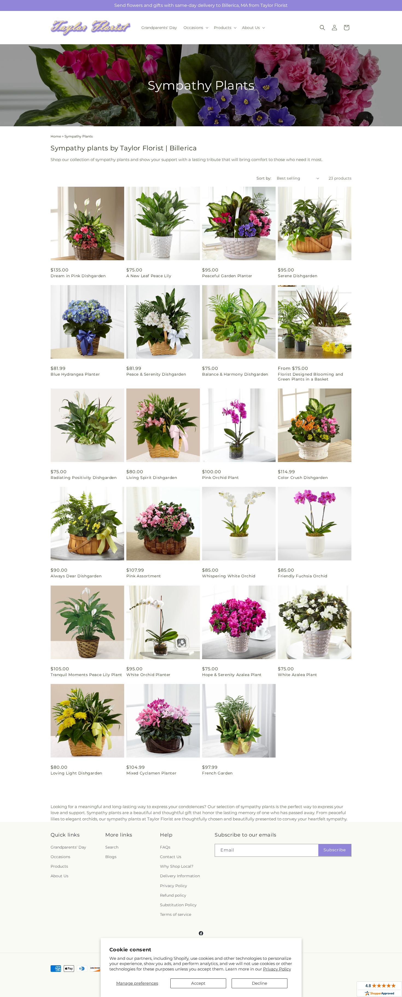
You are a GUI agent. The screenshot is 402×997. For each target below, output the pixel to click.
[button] (195, 27)
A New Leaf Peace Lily (148, 275)
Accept (198, 983)
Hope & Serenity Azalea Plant (232, 674)
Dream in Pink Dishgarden (78, 275)
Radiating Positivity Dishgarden (84, 477)
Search (111, 847)
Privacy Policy (277, 969)
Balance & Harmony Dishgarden (235, 374)
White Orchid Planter (148, 674)
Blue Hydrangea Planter (75, 374)
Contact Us (170, 856)
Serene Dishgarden (297, 275)
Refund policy (173, 895)
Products (59, 866)
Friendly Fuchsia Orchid (302, 576)
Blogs (110, 856)
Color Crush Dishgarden (303, 477)
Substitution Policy (178, 904)
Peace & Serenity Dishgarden (156, 374)
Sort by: (264, 178)
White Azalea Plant (297, 674)
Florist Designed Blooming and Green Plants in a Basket (310, 377)
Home (56, 136)
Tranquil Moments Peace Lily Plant (86, 674)
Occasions (60, 856)
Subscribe (335, 849)
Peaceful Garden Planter (227, 275)
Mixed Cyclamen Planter (151, 773)
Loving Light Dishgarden (76, 773)
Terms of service (175, 914)
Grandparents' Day (68, 847)
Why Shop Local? (176, 866)
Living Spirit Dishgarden (151, 477)
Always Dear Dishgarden (76, 576)
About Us (59, 875)
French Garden (217, 773)
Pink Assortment (143, 576)
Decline (259, 983)
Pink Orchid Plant (220, 477)
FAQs (165, 847)
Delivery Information (180, 875)
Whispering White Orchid (228, 576)
